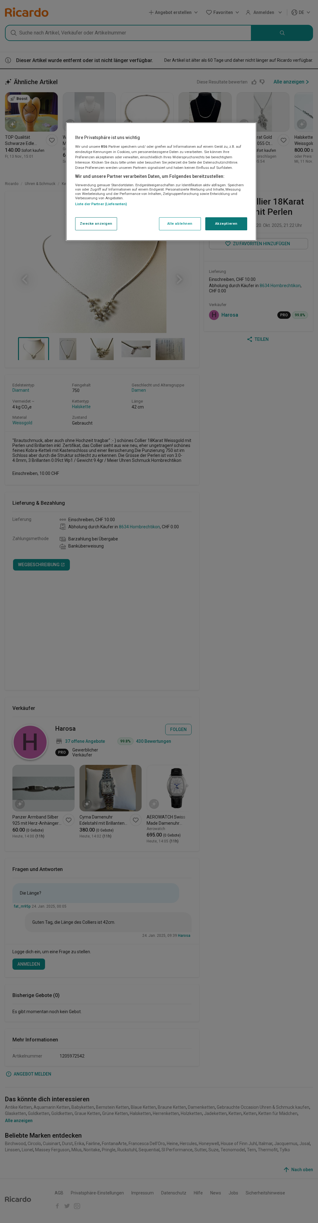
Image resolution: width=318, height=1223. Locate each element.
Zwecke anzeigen (96, 223)
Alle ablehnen (180, 223)
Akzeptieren (226, 223)
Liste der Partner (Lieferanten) (101, 204)
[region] (161, 181)
